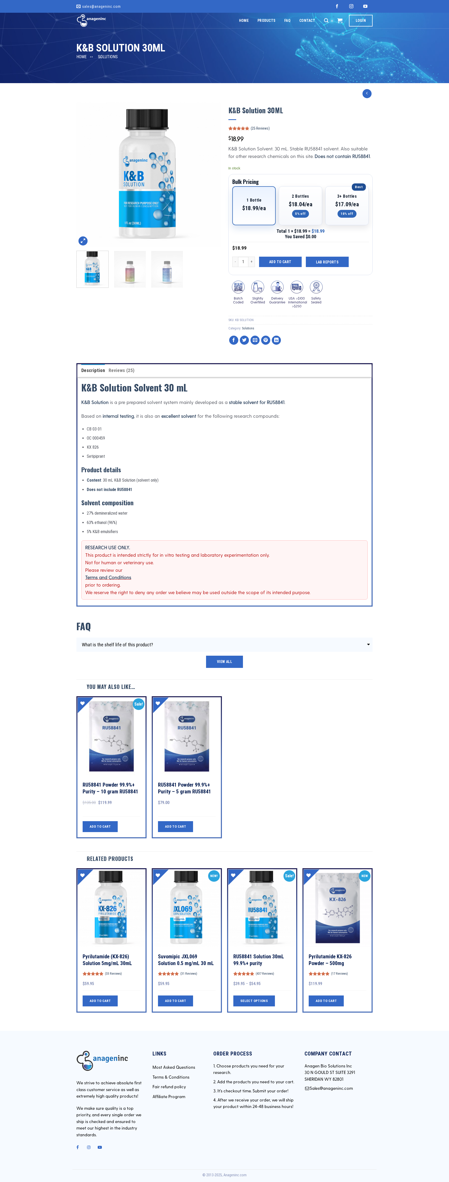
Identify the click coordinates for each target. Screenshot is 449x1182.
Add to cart (280, 262)
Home (244, 20)
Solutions (108, 56)
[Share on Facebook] (233, 340)
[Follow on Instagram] (351, 6)
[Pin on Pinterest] (265, 340)
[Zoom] (83, 240)
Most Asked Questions (174, 1067)
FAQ (287, 20)
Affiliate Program (169, 1096)
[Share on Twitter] (244, 340)
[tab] (93, 370)
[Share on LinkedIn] (276, 340)
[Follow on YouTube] (365, 6)
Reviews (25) (121, 370)
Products (266, 20)
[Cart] (340, 20)
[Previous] (85, 174)
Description (93, 370)
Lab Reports (327, 262)
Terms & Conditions (171, 1076)
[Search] (326, 20)
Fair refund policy (169, 1086)
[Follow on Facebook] (337, 6)
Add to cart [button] (100, 826)
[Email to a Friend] (255, 340)
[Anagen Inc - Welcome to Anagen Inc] (102, 20)
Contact (307, 20)
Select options (254, 1001)
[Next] (211, 174)
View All (224, 662)
